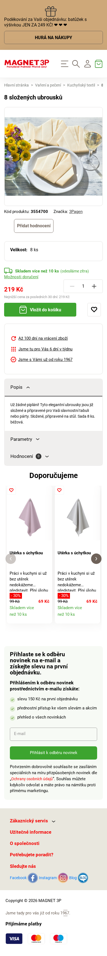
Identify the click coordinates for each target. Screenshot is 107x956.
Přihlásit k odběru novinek (53, 752)
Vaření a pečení (48, 85)
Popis (16, 387)
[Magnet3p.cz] (26, 64)
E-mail (20, 733)
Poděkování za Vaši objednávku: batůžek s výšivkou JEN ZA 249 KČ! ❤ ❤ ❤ (45, 22)
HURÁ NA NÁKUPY (53, 37)
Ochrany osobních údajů (32, 779)
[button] (10, 559)
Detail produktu (45, 617)
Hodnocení (25, 456)
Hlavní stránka (16, 85)
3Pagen (76, 211)
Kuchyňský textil (81, 85)
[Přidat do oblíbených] (94, 310)
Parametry (21, 439)
